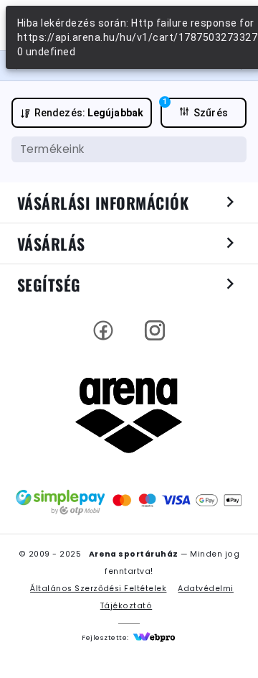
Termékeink (52, 149)
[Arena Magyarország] (129, 415)
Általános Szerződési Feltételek (98, 588)
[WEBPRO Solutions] (154, 638)
